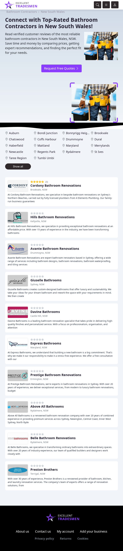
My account (65, 531)
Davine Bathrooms (45, 312)
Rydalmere (73, 152)
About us (22, 531)
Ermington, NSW (39, 379)
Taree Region (18, 158)
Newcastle (16, 152)
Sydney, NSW (37, 284)
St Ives (98, 152)
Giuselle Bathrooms (46, 280)
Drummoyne (74, 139)
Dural (98, 139)
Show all (18, 166)
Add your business (93, 531)
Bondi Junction (47, 133)
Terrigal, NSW (37, 473)
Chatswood (16, 139)
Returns (65, 538)
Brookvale (101, 133)
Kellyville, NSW (38, 221)
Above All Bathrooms (47, 406)
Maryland (72, 145)
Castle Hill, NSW (39, 315)
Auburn (14, 133)
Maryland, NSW (38, 347)
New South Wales (53, 12)
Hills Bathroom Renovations (52, 217)
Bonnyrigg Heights (78, 133)
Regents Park (46, 152)
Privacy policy (44, 538)
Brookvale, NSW (38, 189)
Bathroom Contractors (21, 12)
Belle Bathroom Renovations (53, 438)
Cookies (82, 538)
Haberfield (16, 145)
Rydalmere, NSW (39, 410)
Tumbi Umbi (45, 158)
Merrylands (102, 145)
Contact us (43, 531)
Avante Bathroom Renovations (54, 248)
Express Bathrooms (45, 343)
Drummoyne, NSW (40, 252)
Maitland (43, 145)
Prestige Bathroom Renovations (55, 375)
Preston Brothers (44, 469)
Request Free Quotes (60, 68)
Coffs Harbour (46, 139)
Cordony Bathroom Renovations (55, 185)
